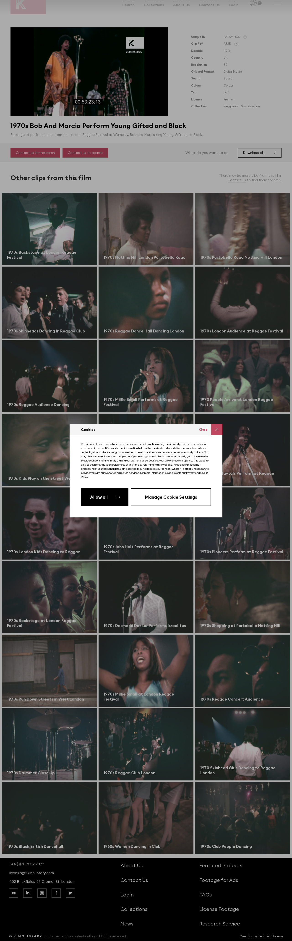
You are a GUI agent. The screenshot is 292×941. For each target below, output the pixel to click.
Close (203, 429)
